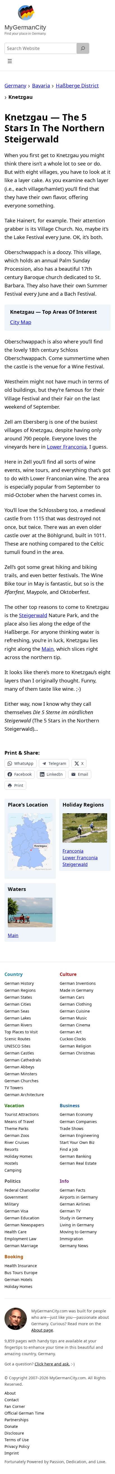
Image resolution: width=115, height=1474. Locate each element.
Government (16, 1197)
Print (18, 785)
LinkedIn (55, 774)
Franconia (73, 851)
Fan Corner (14, 1406)
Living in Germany (77, 1224)
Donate (11, 1426)
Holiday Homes (18, 1156)
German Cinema (75, 1025)
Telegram (57, 763)
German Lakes (17, 1018)
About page (42, 1330)
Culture (68, 974)
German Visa (16, 1211)
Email (83, 774)
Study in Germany (76, 1218)
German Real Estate (78, 1163)
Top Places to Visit (21, 1031)
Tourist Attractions (21, 1114)
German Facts (72, 1190)
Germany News (74, 1245)
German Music (73, 1018)
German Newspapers (24, 1224)
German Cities (17, 1004)
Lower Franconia (67, 446)
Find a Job (69, 1149)
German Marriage (21, 1245)
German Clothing (76, 1004)
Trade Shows (71, 1128)
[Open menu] (9, 61)
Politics (12, 1181)
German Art (71, 1031)
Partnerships (16, 1419)
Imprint (11, 1453)
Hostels (11, 1163)
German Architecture (24, 1094)
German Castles (19, 1053)
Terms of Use (16, 1439)
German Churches (21, 1080)
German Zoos (16, 1135)
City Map (20, 322)
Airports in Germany (79, 1197)
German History (19, 983)
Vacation (14, 1106)
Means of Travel (19, 1121)
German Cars (72, 997)
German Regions (20, 990)
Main (48, 649)
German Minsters (20, 1073)
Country (13, 974)
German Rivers (18, 1025)
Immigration (71, 1238)
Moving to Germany (78, 1231)
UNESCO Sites (17, 1046)
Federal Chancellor (22, 1190)
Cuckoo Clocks (73, 1038)
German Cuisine (75, 1011)
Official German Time (24, 1413)
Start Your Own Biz (77, 1142)
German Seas (16, 1011)
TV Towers (13, 1087)
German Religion (75, 1046)
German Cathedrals (22, 1060)
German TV (70, 1211)
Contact (11, 1399)
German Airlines (75, 1204)
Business (70, 1106)
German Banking (75, 1156)
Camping (12, 1170)
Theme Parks (16, 1128)
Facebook (23, 774)
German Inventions (78, 983)
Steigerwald (33, 615)
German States (18, 997)
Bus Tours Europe (20, 1272)
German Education (21, 1218)
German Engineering (79, 1135)
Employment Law (20, 1238)
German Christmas (77, 1053)
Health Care (15, 1231)
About (10, 1393)
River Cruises (16, 1142)
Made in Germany (76, 990)
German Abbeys (19, 1066)
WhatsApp (23, 763)
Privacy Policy (16, 1446)
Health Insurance (20, 1265)
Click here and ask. (52, 1364)
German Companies (78, 1121)
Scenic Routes (17, 1038)
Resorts (11, 1149)
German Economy (76, 1114)
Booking (13, 1257)
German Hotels (18, 1279)
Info (64, 1181)
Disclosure (14, 1433)
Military (11, 1204)
